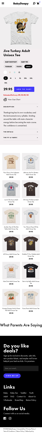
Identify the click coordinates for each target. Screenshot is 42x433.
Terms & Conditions (9, 431)
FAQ (12, 396)
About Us (32, 396)
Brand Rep (19, 400)
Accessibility (21, 429)
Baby (6, 392)
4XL (5, 83)
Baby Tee (14, 392)
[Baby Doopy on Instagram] (10, 418)
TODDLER (8, 67)
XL (20, 78)
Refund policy (30, 431)
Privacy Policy (30, 429)
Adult (6, 396)
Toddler (23, 392)
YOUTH (18, 67)
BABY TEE (24, 62)
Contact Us (21, 396)
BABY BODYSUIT (11, 62)
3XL (31, 78)
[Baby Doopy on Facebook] (5, 418)
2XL (25, 78)
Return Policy (31, 400)
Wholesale (8, 400)
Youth (31, 392)
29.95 (8, 89)
